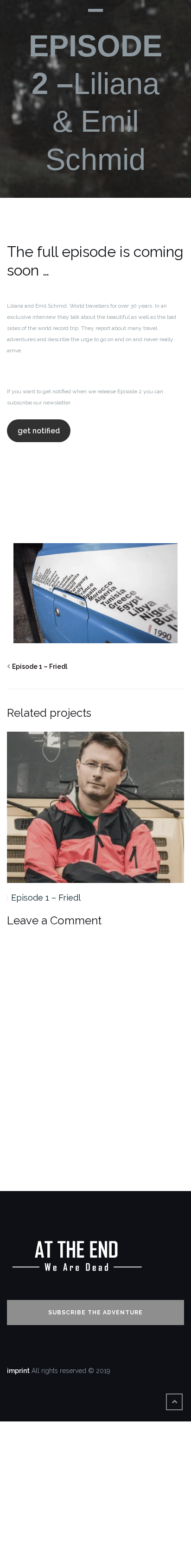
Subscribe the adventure (95, 1312)
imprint (18, 1370)
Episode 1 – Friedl (39, 666)
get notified (39, 430)
